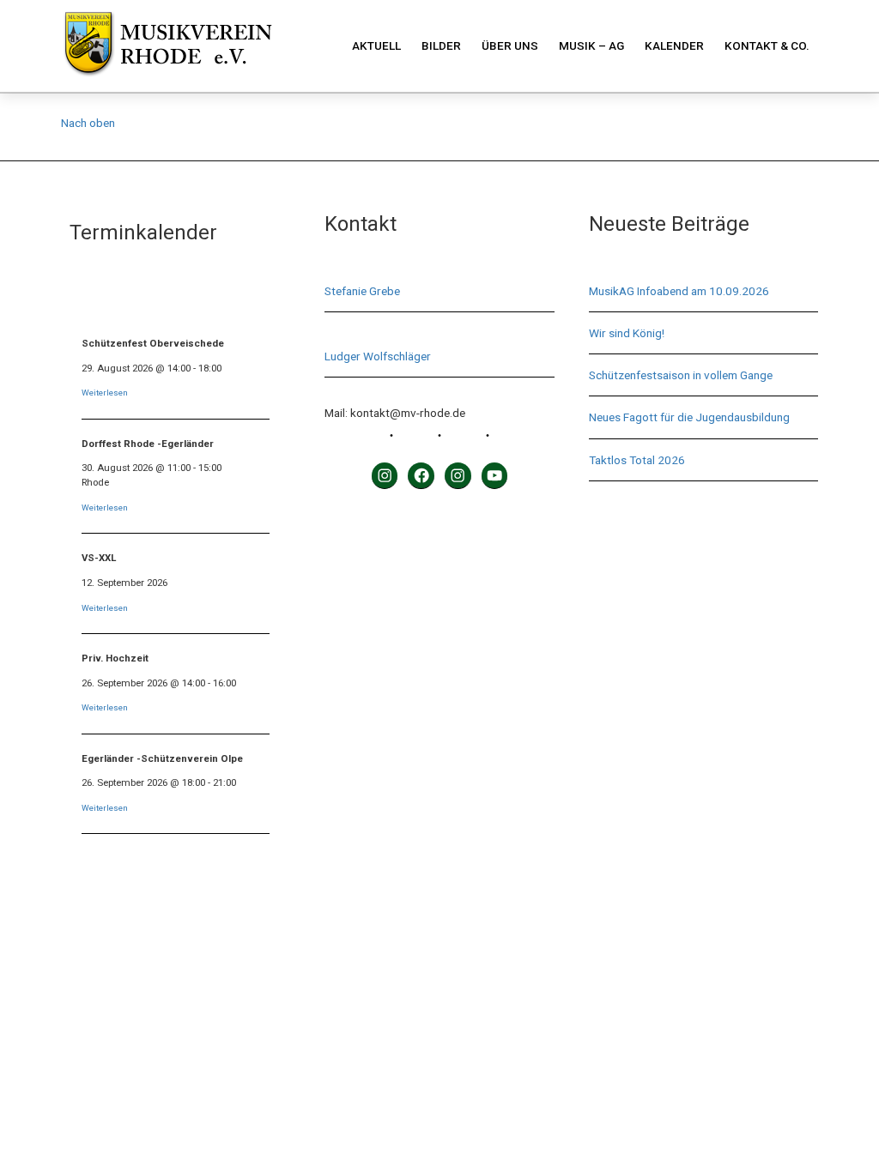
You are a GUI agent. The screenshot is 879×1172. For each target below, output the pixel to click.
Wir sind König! (626, 333)
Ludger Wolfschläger (377, 356)
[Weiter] (260, 299)
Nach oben (88, 123)
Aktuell (376, 45)
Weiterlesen (105, 392)
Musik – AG (591, 45)
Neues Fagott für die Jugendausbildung (689, 417)
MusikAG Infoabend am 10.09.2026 (679, 291)
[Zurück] (91, 299)
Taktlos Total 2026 (637, 460)
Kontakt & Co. (766, 45)
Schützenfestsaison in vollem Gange (681, 375)
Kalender (674, 45)
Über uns (510, 45)
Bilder (441, 45)
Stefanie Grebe (362, 291)
